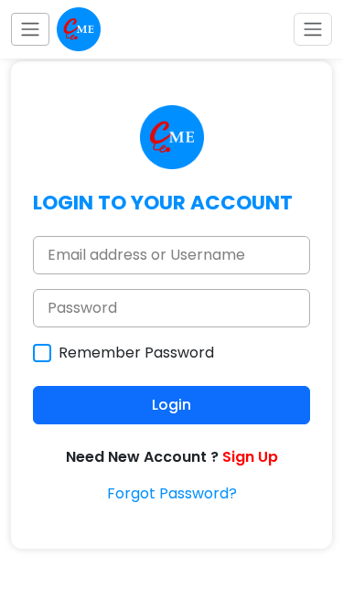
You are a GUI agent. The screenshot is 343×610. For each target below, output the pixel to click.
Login (171, 404)
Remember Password (136, 352)
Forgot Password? (172, 493)
